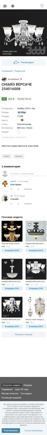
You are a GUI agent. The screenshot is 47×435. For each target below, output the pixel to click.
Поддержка (7, 389)
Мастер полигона (10, 393)
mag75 (13, 181)
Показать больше (23, 334)
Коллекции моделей (11, 397)
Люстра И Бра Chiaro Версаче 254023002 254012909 (12, 243)
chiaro (6, 156)
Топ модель (26, 393)
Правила (28, 385)
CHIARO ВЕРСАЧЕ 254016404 (12, 281)
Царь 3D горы (21, 389)
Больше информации (34, 431)
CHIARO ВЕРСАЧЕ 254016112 (36, 281)
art (11, 196)
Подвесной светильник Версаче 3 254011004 (36, 243)
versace (18, 156)
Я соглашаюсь (11, 430)
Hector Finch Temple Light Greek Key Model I (36, 320)
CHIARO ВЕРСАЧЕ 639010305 (12, 320)
